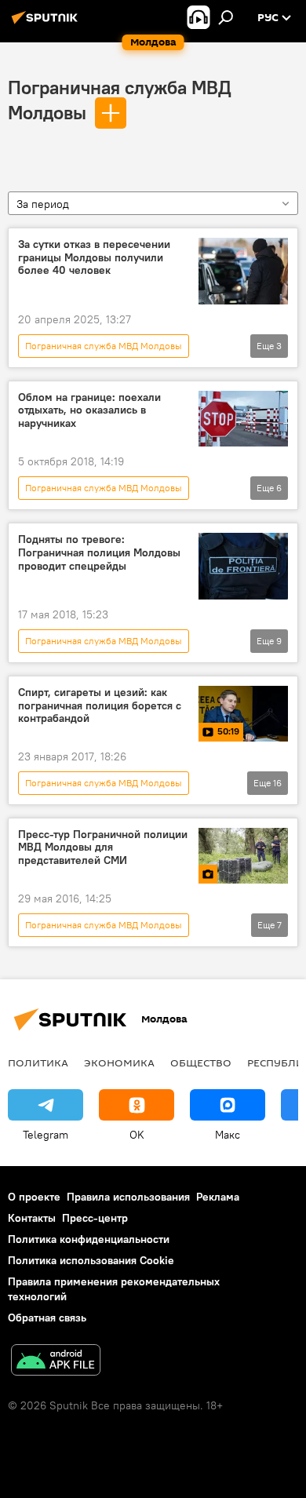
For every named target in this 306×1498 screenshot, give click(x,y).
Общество (200, 1062)
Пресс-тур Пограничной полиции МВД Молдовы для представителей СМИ (103, 848)
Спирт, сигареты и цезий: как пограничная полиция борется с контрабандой (99, 706)
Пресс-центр (95, 1218)
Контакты (32, 1218)
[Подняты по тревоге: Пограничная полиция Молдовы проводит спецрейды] (243, 566)
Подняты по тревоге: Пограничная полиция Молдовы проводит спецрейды (99, 553)
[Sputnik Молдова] (47, 23)
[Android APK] (55, 1362)
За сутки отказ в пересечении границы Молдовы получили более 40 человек (94, 258)
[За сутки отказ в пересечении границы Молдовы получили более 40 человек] (243, 271)
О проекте (34, 1197)
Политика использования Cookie (91, 1260)
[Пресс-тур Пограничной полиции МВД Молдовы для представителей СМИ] (243, 856)
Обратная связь (47, 1317)
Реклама (217, 1197)
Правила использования (128, 1197)
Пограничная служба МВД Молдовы (103, 346)
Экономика (119, 1062)
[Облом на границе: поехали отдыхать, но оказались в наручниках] (243, 418)
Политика (38, 1062)
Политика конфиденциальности (88, 1239)
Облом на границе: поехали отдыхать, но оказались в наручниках (89, 411)
